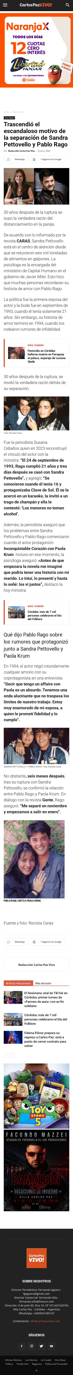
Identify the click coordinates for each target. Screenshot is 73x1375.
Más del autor (43, 983)
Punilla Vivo (22, 1363)
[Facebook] (21, 1346)
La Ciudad (46, 1360)
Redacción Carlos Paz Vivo (21, 150)
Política (9, 1363)
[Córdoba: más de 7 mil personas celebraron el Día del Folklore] (13, 1019)
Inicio (6, 111)
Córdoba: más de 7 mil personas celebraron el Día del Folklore (44, 615)
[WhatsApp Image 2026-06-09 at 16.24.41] (36, 1210)
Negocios (37, 1363)
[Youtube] (51, 1346)
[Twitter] (41, 1346)
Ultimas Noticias (13, 1360)
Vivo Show (18, 111)
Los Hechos (31, 1360)
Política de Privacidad (56, 1363)
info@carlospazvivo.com (45, 1321)
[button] (68, 5)
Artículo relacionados (18, 983)
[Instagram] (31, 1346)
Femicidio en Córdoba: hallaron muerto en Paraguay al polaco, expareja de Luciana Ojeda (47, 356)
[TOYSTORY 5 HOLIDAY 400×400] (36, 1127)
